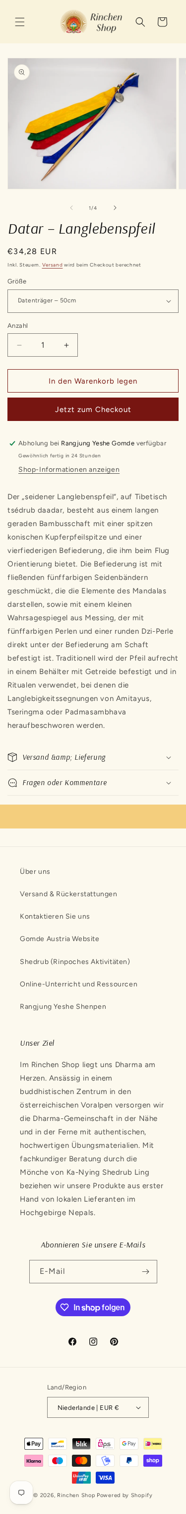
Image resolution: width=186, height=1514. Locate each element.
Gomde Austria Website (60, 939)
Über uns (35, 871)
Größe (16, 281)
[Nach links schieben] (71, 208)
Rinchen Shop (76, 1495)
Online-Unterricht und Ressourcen (78, 984)
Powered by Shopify (125, 1495)
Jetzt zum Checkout (93, 409)
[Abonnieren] (146, 1271)
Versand (52, 265)
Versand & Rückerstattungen (69, 894)
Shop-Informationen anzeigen (69, 469)
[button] (20, 22)
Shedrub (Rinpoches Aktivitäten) (75, 962)
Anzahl (17, 325)
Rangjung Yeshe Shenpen (63, 1006)
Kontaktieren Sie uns (55, 916)
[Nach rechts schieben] (115, 208)
